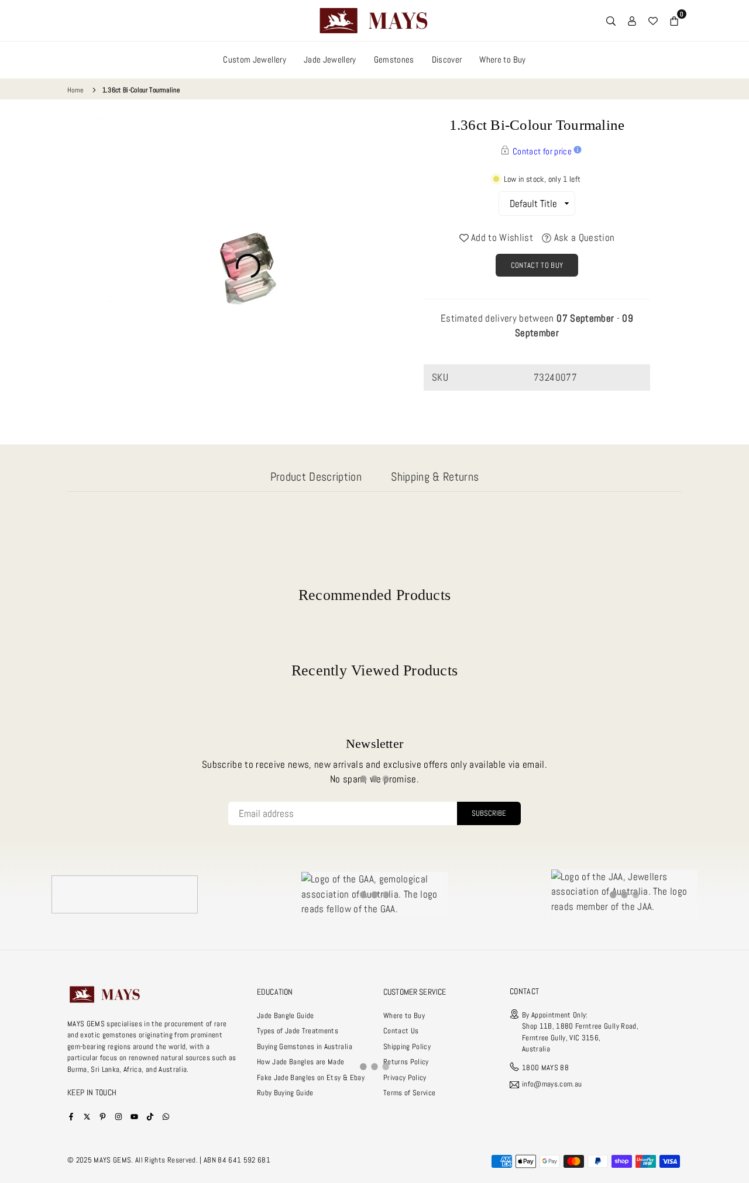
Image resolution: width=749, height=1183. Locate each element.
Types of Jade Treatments (297, 1031)
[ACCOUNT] (632, 20)
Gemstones (394, 59)
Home (75, 90)
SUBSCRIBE (489, 813)
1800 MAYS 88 (545, 1067)
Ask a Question (582, 237)
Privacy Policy (405, 1077)
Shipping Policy (407, 1046)
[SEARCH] (610, 20)
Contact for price (542, 151)
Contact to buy (537, 265)
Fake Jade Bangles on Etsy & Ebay (311, 1077)
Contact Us (400, 1031)
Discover (447, 59)
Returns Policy (406, 1062)
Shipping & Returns (435, 476)
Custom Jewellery (254, 59)
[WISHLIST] (653, 20)
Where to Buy (502, 59)
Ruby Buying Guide (285, 1093)
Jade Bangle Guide (285, 1015)
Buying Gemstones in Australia (304, 1046)
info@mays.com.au (552, 1084)
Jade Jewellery (330, 59)
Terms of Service (409, 1093)
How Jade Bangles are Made (301, 1062)
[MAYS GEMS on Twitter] (87, 1116)
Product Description (316, 476)
